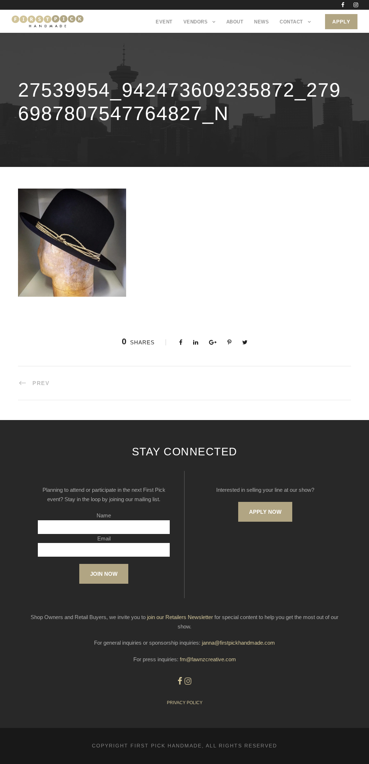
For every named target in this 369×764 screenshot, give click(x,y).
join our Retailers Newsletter (180, 617)
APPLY (341, 22)
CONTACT (291, 22)
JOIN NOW (103, 574)
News (261, 22)
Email (104, 538)
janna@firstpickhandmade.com (238, 643)
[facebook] (342, 5)
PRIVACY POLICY (185, 702)
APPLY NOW (265, 512)
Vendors (195, 22)
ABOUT (235, 22)
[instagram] (356, 5)
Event (164, 22)
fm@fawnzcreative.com (208, 659)
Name (104, 515)
